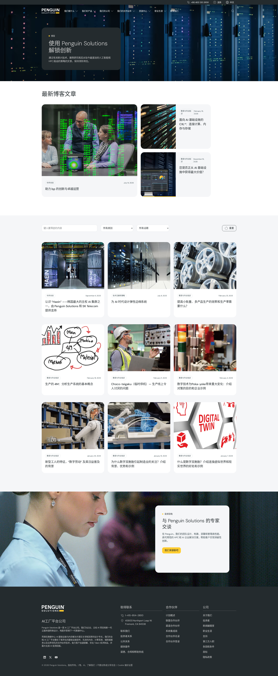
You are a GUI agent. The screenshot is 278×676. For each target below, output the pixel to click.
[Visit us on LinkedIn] (44, 657)
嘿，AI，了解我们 (87, 665)
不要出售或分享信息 (106, 665)
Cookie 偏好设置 (125, 665)
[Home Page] (51, 11)
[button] (232, 2)
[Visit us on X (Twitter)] (50, 657)
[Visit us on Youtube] (56, 657)
